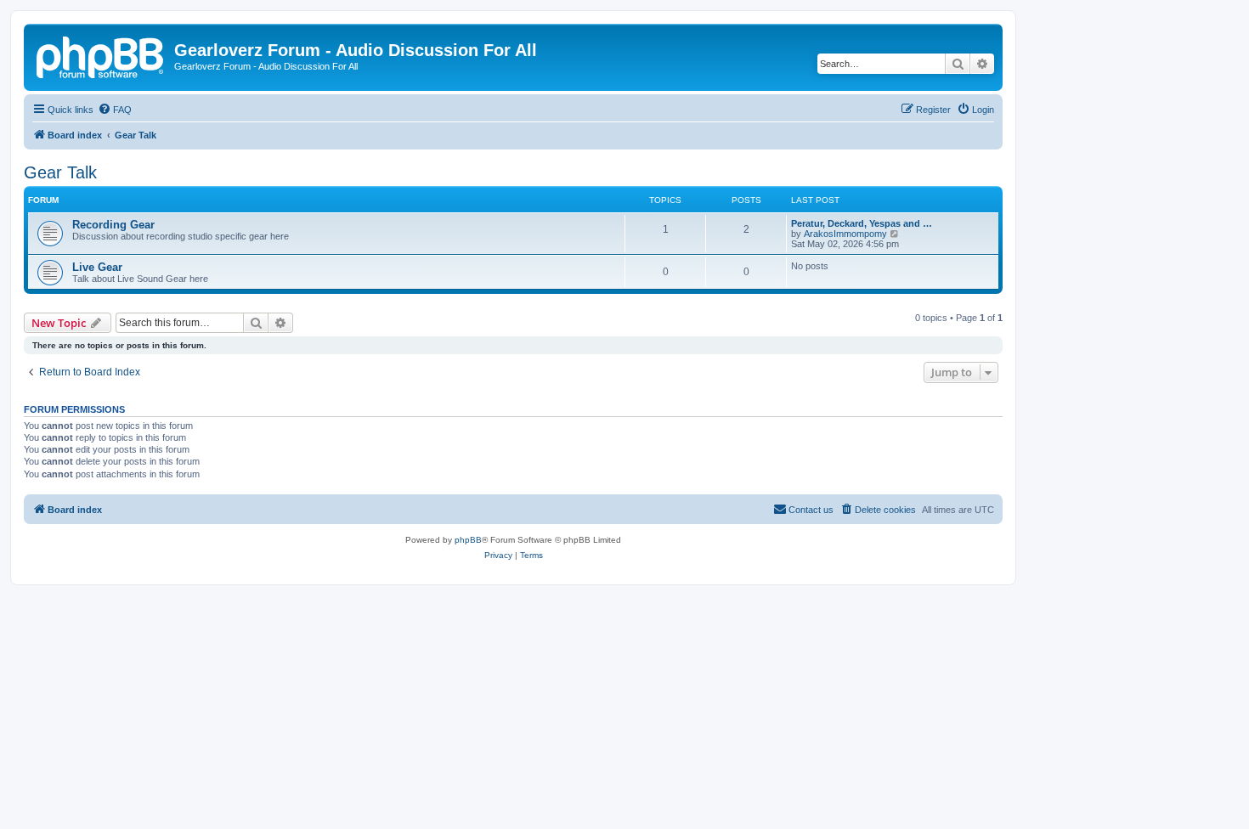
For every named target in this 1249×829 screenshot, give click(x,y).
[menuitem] (115, 109)
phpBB (468, 539)
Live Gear (97, 267)
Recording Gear (113, 224)
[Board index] (101, 55)
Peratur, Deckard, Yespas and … (861, 223)
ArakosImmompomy (845, 233)
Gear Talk (60, 172)
